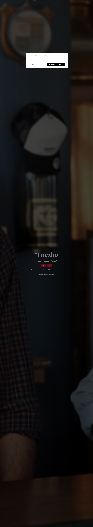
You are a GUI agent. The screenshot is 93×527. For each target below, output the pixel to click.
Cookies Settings (31, 64)
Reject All (61, 64)
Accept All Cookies (51, 64)
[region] (47, 60)
